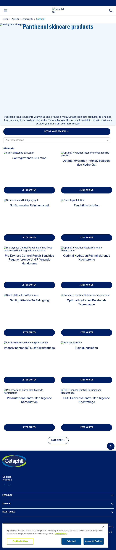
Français (7, 480)
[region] (55, 535)
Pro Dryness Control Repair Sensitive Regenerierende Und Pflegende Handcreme (29, 259)
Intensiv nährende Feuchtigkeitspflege (29, 348)
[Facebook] (4, 485)
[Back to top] (110, 446)
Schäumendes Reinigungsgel (29, 205)
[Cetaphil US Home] (59, 11)
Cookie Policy (61, 534)
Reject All (71, 541)
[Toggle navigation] (5, 11)
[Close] (103, 526)
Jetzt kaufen (29, 190)
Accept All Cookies (93, 541)
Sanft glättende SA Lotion (29, 158)
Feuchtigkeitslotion (86, 205)
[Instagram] (9, 485)
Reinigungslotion (86, 348)
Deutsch (6, 477)
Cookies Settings (20, 541)
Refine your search (55, 131)
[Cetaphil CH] (14, 461)
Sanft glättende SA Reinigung (29, 300)
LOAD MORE (57, 440)
